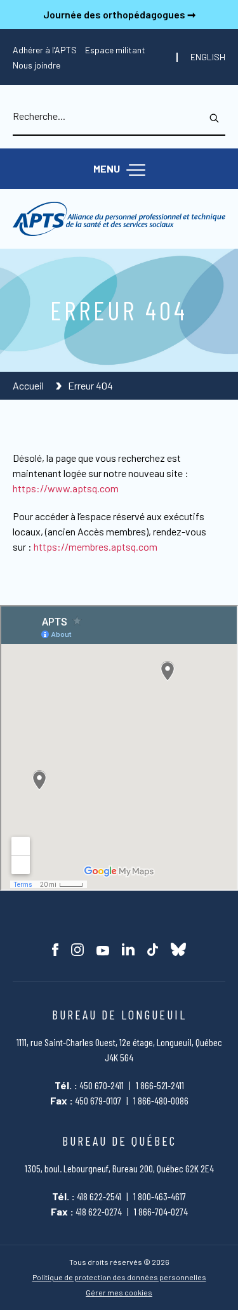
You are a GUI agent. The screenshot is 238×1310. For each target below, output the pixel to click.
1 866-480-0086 (160, 1100)
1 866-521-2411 (160, 1085)
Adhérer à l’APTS (45, 49)
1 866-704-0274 (161, 1211)
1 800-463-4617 (159, 1196)
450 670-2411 (101, 1085)
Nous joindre (36, 65)
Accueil (29, 385)
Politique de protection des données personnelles (119, 1277)
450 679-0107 (98, 1100)
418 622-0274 (99, 1211)
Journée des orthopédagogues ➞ (119, 14)
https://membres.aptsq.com (95, 546)
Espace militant (115, 49)
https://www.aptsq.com (66, 488)
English (207, 57)
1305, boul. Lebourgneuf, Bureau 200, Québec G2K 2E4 (119, 1168)
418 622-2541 (99, 1196)
